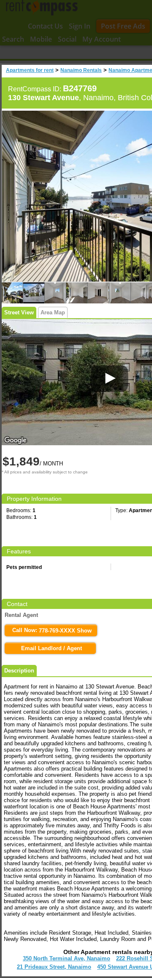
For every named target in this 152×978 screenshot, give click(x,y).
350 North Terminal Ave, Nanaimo (66, 958)
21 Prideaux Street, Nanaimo (54, 967)
